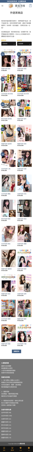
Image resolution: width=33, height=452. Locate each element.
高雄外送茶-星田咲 (6, 144)
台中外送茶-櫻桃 (5, 194)
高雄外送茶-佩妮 (5, 344)
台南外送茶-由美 (21, 168)
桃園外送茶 (4, 431)
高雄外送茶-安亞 (5, 294)
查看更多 (16, 351)
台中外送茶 (4, 412)
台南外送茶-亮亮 (21, 194)
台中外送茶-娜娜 (5, 319)
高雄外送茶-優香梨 (6, 269)
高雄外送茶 (4, 437)
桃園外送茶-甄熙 (21, 319)
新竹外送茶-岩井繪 (6, 118)
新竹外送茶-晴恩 (5, 219)
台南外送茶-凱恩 (21, 269)
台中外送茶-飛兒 (5, 243)
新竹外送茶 (4, 428)
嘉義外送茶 (4, 422)
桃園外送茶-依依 (21, 144)
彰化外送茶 (4, 425)
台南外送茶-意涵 (21, 219)
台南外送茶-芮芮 (21, 68)
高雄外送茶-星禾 (21, 118)
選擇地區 (3, 40)
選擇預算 (19, 40)
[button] (2, 6)
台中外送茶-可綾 (21, 344)
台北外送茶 (4, 415)
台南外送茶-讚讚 (21, 243)
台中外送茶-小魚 (5, 168)
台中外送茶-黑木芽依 (7, 93)
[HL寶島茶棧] (16, 5)
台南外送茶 (4, 419)
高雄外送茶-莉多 (5, 68)
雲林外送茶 (4, 434)
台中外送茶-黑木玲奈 (23, 93)
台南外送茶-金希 (21, 294)
